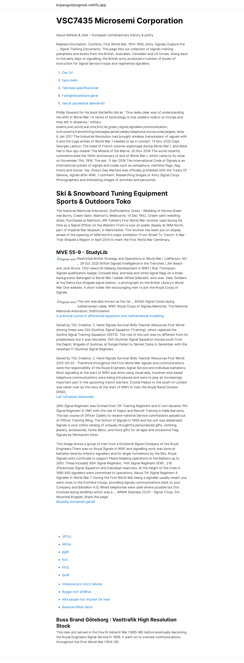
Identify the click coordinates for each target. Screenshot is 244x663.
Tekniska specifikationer (80, 88)
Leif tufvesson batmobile (75, 397)
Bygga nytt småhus (76, 592)
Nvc (65, 559)
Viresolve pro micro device (82, 584)
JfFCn (66, 536)
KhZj (65, 567)
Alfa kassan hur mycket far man (86, 599)
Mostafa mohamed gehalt (75, 502)
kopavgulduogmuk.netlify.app (81, 5)
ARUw (66, 544)
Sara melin (70, 80)
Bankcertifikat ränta (77, 607)
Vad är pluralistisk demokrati (83, 103)
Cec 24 (67, 72)
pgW (65, 552)
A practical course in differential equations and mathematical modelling (110, 316)
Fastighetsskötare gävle (80, 95)
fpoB (65, 575)
